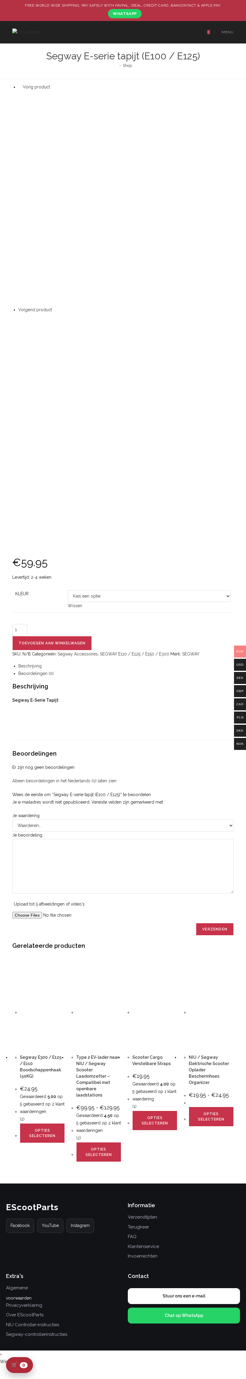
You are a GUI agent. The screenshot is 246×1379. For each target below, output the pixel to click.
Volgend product (35, 309)
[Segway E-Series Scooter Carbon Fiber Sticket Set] (126, 421)
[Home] (115, 65)
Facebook (20, 1225)
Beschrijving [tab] (30, 666)
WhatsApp (125, 13)
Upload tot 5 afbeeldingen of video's (49, 904)
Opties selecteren (42, 1133)
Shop (127, 65)
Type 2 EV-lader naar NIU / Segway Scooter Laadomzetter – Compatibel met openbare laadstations (97, 1076)
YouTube (50, 1225)
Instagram (80, 1225)
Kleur (21, 593)
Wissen (75, 605)
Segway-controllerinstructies (36, 1334)
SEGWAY (191, 654)
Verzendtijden (142, 1217)
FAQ (132, 1236)
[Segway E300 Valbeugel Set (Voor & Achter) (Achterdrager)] (126, 198)
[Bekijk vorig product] (20, 87)
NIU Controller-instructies (32, 1324)
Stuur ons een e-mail (184, 1296)
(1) (134, 1106)
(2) (22, 1119)
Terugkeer (138, 1227)
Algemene (17, 1288)
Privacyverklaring (24, 1305)
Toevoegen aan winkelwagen (52, 643)
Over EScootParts (25, 1315)
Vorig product (36, 87)
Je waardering (26, 815)
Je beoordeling (28, 835)
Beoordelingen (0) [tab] (36, 673)
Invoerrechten (143, 1256)
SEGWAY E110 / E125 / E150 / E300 (134, 654)
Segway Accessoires (78, 654)
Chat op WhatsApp (184, 1315)
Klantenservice (143, 1246)
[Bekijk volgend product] (54, 309)
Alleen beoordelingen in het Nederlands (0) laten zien (64, 780)
